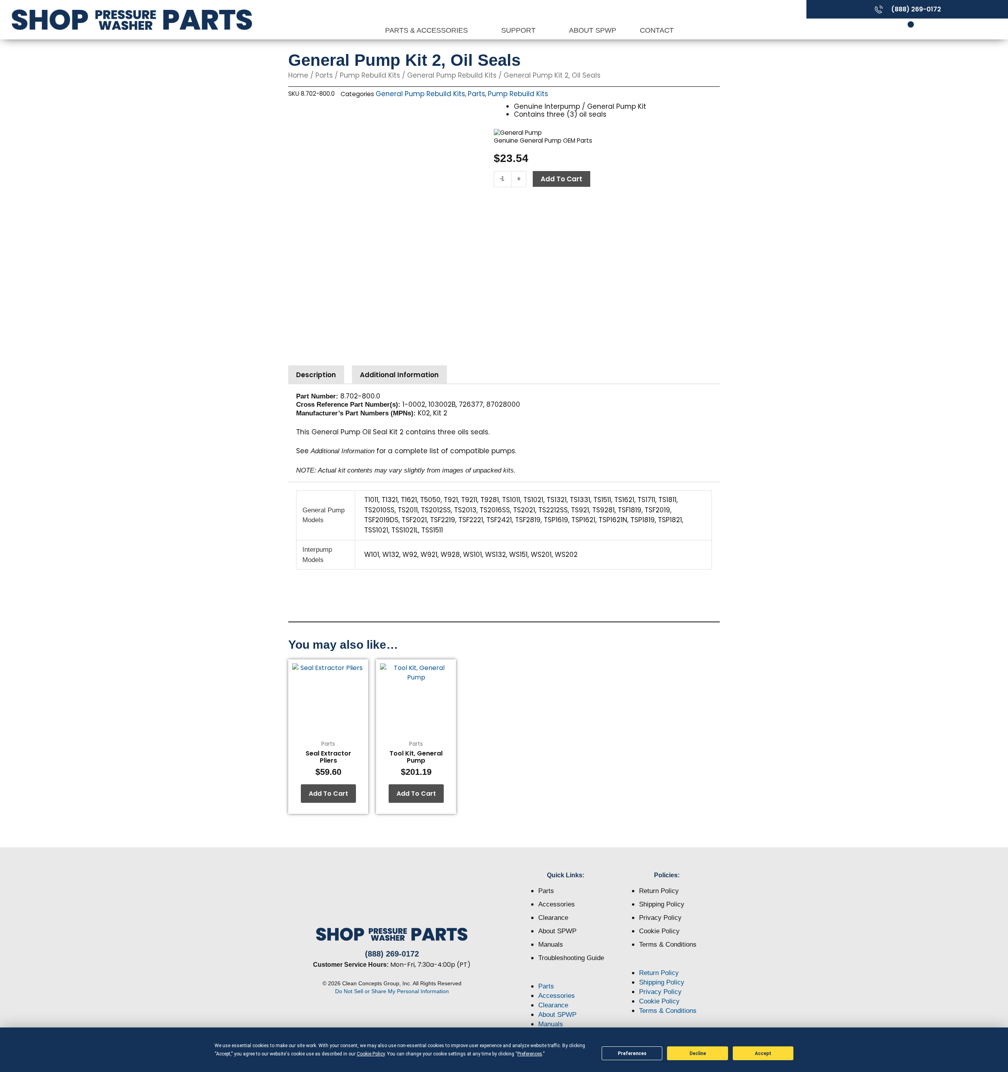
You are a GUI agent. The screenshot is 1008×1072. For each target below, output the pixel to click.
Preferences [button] (529, 1054)
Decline (697, 1053)
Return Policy (659, 891)
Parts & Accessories (427, 30)
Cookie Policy (659, 931)
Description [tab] (316, 375)
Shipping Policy (661, 904)
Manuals (550, 944)
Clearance (553, 917)
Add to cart (561, 179)
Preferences (632, 1053)
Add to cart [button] (328, 793)
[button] (566, 977)
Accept (763, 1053)
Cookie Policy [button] (371, 1054)
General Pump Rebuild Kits (452, 75)
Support (519, 30)
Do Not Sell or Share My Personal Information (392, 991)
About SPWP (592, 30)
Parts (324, 75)
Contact (657, 30)
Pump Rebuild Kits (370, 75)
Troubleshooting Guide (571, 958)
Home (298, 75)
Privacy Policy (660, 917)
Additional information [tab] (399, 375)
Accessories (556, 904)
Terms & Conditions (668, 944)
